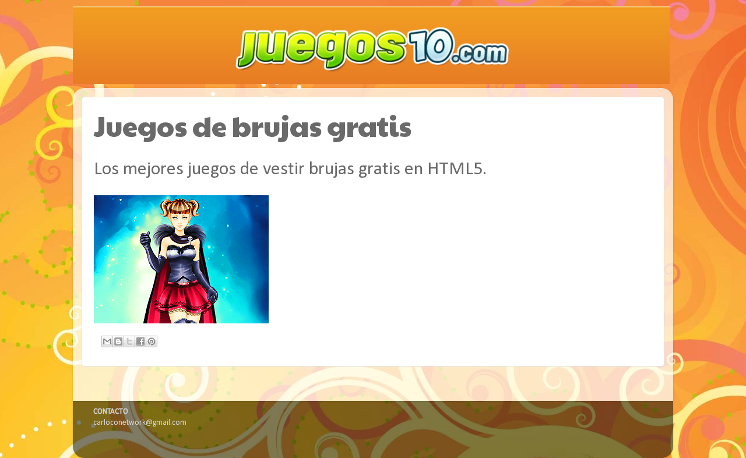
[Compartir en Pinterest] (151, 341)
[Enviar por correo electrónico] (107, 341)
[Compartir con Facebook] (140, 341)
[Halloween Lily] (181, 321)
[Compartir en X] (129, 341)
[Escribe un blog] (118, 341)
